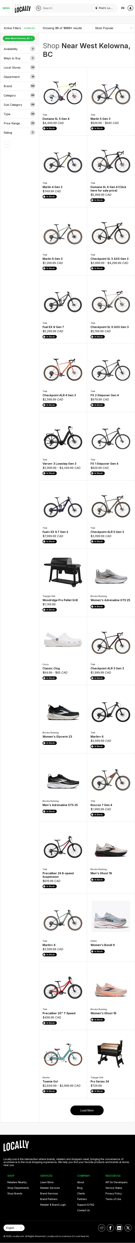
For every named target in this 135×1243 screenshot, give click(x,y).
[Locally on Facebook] (110, 1227)
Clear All (29, 28)
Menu (6, 8)
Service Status (113, 1187)
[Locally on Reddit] (101, 1227)
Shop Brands (14, 1193)
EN (122, 7)
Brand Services (49, 1193)
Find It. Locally (106, 7)
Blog (79, 1187)
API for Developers (116, 1182)
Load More (87, 1110)
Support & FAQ (85, 1204)
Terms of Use (113, 1199)
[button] (19, 49)
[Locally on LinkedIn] (119, 1227)
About (80, 1182)
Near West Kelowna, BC (17, 38)
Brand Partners (48, 1199)
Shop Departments (18, 1187)
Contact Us (83, 1210)
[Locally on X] (127, 1227)
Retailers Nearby (17, 1182)
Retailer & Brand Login (53, 1204)
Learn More (47, 1182)
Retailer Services (50, 1187)
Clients (81, 1193)
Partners (82, 1199)
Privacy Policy (113, 1193)
